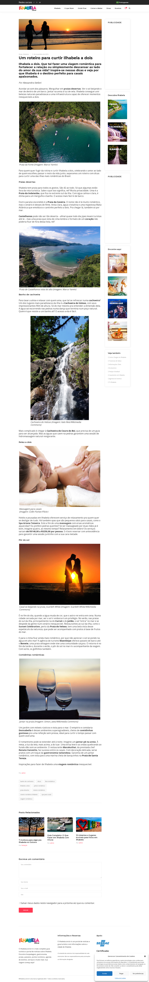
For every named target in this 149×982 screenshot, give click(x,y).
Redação (24, 845)
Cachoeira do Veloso (75, 303)
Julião (70, 621)
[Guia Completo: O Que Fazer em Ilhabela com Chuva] (60, 824)
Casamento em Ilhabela (117, 375)
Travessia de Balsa (115, 361)
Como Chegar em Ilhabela (117, 357)
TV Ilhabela (112, 382)
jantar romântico (39, 786)
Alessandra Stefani (32, 82)
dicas (39, 781)
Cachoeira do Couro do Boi (61, 430)
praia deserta (24, 790)
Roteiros (26, 54)
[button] (145, 956)
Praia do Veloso (58, 626)
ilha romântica (50, 781)
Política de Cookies (120, 978)
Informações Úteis (115, 364)
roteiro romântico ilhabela (28, 794)
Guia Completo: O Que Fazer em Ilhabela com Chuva (58, 837)
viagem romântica (26, 799)
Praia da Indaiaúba (29, 193)
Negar (121, 973)
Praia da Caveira (56, 202)
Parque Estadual (114, 371)
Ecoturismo (112, 368)
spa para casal (46, 794)
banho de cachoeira (26, 781)
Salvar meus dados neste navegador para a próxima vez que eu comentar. (58, 903)
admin (23, 773)
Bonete (24, 643)
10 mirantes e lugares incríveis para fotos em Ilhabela (86, 837)
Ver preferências (138, 973)
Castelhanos (25, 216)
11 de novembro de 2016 (40, 54)
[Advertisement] (117, 55)
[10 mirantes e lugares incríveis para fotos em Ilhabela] (89, 824)
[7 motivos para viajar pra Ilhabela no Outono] (31, 827)
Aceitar (104, 973)
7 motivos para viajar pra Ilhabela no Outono (30, 841)
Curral (58, 621)
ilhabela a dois (25, 786)
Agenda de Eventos (115, 379)
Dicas (20, 54)
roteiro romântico (39, 790)
